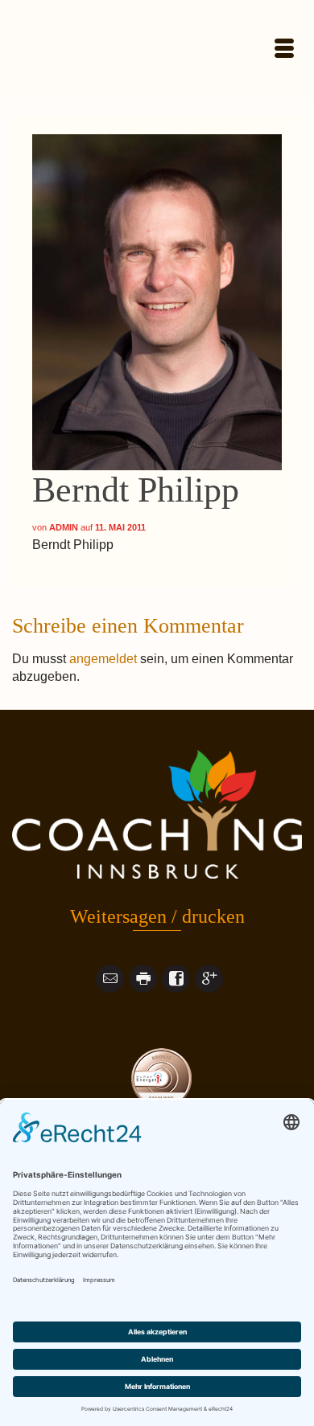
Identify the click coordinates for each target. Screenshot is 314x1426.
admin (63, 527)
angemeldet (103, 659)
